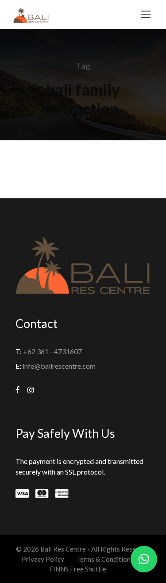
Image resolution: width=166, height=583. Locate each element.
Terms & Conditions (105, 559)
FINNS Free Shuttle (77, 569)
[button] (144, 559)
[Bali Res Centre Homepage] (31, 14)
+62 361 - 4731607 (52, 351)
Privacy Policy (43, 559)
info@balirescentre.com (59, 366)
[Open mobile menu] (146, 14)
